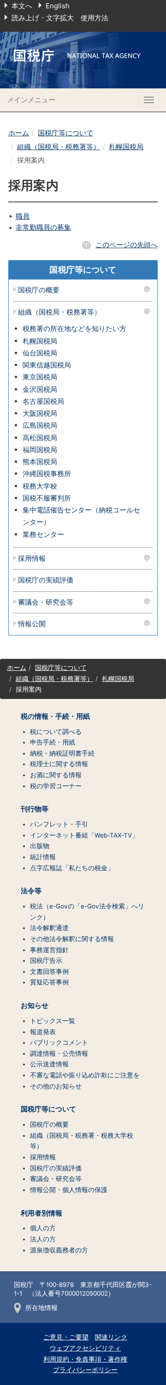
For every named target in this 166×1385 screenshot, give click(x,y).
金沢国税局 (40, 389)
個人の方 (43, 1228)
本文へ (22, 5)
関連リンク (111, 1337)
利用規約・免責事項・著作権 (85, 1359)
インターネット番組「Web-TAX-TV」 (84, 835)
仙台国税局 (40, 353)
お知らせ (34, 1005)
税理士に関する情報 (59, 764)
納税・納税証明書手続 (62, 753)
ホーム (18, 132)
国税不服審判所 (47, 498)
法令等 (31, 891)
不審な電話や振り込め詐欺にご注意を (85, 1075)
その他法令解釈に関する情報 (72, 939)
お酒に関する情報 (56, 775)
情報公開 (32, 624)
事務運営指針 (49, 950)
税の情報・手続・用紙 (55, 716)
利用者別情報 (41, 1213)
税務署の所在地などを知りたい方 (74, 328)
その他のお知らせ (56, 1086)
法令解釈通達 (49, 927)
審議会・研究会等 (45, 602)
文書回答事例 (49, 971)
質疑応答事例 (49, 982)
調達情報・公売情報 (59, 1053)
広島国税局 (40, 425)
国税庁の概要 (38, 290)
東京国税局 (40, 376)
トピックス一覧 (52, 1020)
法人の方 (43, 1239)
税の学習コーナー (56, 786)
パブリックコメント (59, 1042)
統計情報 (43, 857)
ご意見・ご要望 (66, 1337)
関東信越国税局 (47, 365)
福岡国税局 (40, 449)
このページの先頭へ (126, 244)
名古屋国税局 (43, 401)
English (58, 5)
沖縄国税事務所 (47, 473)
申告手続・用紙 (52, 742)
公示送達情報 (49, 1064)
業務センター (43, 534)
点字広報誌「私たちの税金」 (72, 868)
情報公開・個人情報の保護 (68, 1189)
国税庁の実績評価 (45, 580)
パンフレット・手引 (59, 824)
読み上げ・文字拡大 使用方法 (60, 17)
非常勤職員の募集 (43, 227)
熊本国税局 (40, 461)
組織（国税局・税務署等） (58, 146)
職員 (23, 216)
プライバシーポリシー (85, 1369)
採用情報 (32, 559)
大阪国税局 (40, 413)
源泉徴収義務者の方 (59, 1250)
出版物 (39, 846)
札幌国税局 (126, 146)
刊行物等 (34, 809)
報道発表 (43, 1032)
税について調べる (56, 731)
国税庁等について (65, 132)
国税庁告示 (46, 960)
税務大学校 (40, 486)
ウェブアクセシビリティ (85, 1348)
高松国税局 (40, 437)
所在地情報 (41, 1307)
